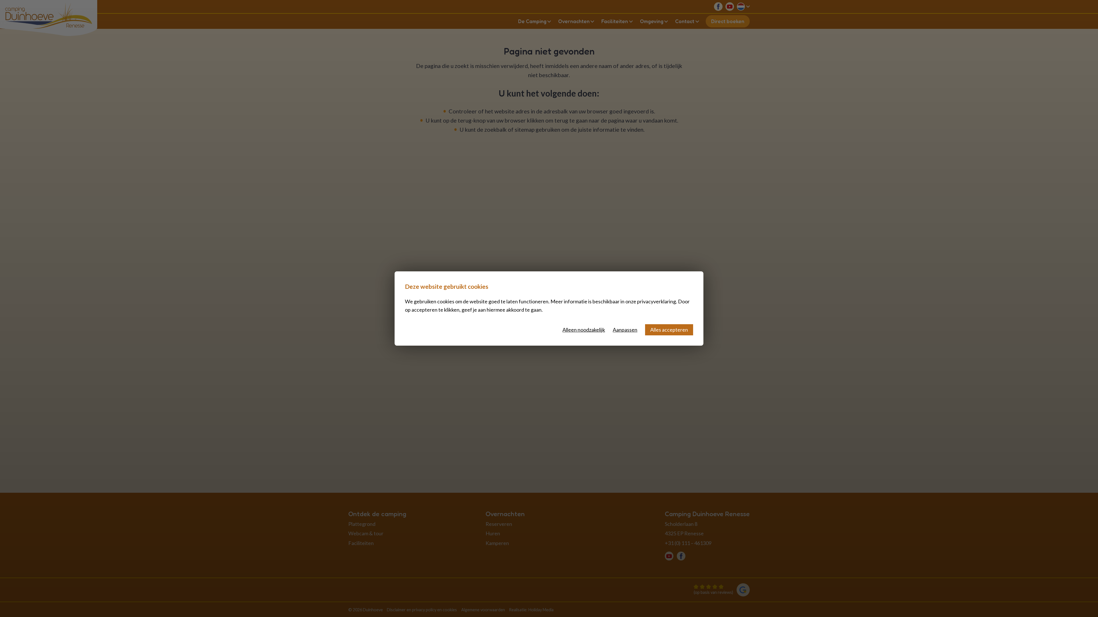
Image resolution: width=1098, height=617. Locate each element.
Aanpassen (625, 329)
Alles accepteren (669, 329)
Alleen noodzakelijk (583, 329)
